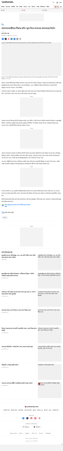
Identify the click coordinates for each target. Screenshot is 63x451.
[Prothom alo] (7, 2)
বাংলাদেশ (8, 6)
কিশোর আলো (14, 410)
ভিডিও (48, 6)
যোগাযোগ (41, 433)
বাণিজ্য (20, 6)
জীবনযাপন (42, 6)
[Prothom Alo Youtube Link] (36, 418)
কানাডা (4, 217)
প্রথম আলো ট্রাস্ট (28, 410)
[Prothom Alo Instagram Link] (32, 418)
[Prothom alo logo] (31, 407)
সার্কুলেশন (27, 433)
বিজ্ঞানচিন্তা (20, 410)
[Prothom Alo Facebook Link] (24, 418)
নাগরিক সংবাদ (6, 410)
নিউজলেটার (48, 433)
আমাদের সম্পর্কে (13, 433)
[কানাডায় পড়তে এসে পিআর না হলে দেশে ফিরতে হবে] (49, 317)
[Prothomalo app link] (26, 427)
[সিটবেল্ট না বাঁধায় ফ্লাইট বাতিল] (49, 372)
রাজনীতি (13, 6)
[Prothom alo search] (53, 2)
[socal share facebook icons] (3, 40)
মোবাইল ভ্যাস (55, 410)
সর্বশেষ (2, 6)
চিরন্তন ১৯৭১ (40, 410)
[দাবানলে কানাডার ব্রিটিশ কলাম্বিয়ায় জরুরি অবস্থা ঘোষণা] (49, 390)
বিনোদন (33, 6)
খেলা (29, 6)
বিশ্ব (17, 6)
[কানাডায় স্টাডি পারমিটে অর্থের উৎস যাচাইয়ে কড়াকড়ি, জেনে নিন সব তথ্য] (49, 354)
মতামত (25, 6)
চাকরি (37, 6)
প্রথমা (50, 410)
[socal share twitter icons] (5, 40)
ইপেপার (46, 410)
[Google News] (39, 418)
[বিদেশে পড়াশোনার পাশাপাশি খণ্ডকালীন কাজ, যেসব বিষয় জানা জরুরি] (49, 335)
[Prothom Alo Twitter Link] (28, 418)
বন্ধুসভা (34, 410)
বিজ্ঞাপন (21, 433)
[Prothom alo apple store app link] (37, 427)
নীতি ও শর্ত (34, 433)
